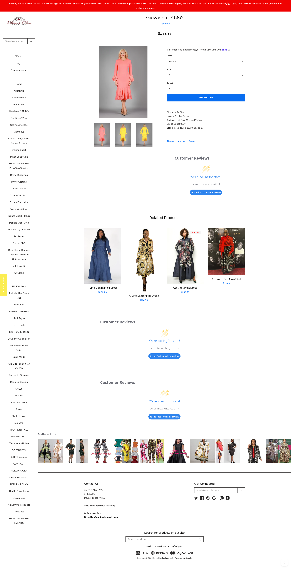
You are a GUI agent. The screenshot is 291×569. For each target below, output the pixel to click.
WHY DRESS (19, 450)
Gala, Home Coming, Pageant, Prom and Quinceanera (19, 255)
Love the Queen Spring (19, 348)
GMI (19, 279)
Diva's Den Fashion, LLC (163, 558)
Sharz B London (19, 402)
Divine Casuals (19, 181)
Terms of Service (161, 546)
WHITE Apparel (19, 457)
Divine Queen (19, 188)
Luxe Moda (19, 357)
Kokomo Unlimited (19, 311)
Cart (20, 56)
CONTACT (19, 464)
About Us (19, 90)
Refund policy (178, 546)
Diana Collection (19, 156)
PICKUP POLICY (19, 470)
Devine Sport (19, 150)
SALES (19, 388)
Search (148, 546)
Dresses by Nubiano (19, 229)
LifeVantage (19, 498)
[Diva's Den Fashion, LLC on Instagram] (222, 498)
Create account (18, 70)
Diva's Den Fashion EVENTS (19, 520)
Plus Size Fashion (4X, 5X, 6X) (18, 366)
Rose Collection (19, 382)
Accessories (19, 97)
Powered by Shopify (183, 558)
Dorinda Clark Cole (19, 222)
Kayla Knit (19, 304)
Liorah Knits (19, 325)
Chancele (19, 131)
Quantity (171, 83)
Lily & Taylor (18, 318)
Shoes (19, 409)
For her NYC (19, 243)
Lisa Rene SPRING (19, 332)
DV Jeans (19, 236)
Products (19, 511)
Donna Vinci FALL (19, 195)
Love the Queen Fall (19, 338)
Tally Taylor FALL (19, 429)
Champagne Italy (19, 125)
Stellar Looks (19, 416)
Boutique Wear (19, 118)
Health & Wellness (19, 491)
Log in (19, 63)
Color (169, 56)
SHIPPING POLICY (19, 477)
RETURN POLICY (19, 484)
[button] (50, 451)
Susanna (19, 423)
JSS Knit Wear (19, 286)
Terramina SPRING (19, 443)
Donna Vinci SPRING (19, 216)
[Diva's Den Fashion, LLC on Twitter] (196, 498)
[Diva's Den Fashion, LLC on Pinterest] (208, 498)
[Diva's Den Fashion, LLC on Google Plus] (215, 498)
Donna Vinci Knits (19, 202)
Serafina (19, 395)
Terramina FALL (19, 436)
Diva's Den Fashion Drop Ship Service (19, 166)
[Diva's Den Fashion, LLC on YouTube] (228, 498)
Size (169, 69)
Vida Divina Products (19, 504)
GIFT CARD (19, 266)
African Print (19, 104)
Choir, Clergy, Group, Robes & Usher (19, 141)
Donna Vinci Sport (19, 209)
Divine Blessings (19, 175)
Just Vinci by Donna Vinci (19, 295)
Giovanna (19, 272)
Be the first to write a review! (206, 192)
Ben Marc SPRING (19, 111)
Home (19, 84)
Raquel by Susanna (19, 375)
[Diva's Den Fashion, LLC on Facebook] (202, 498)
